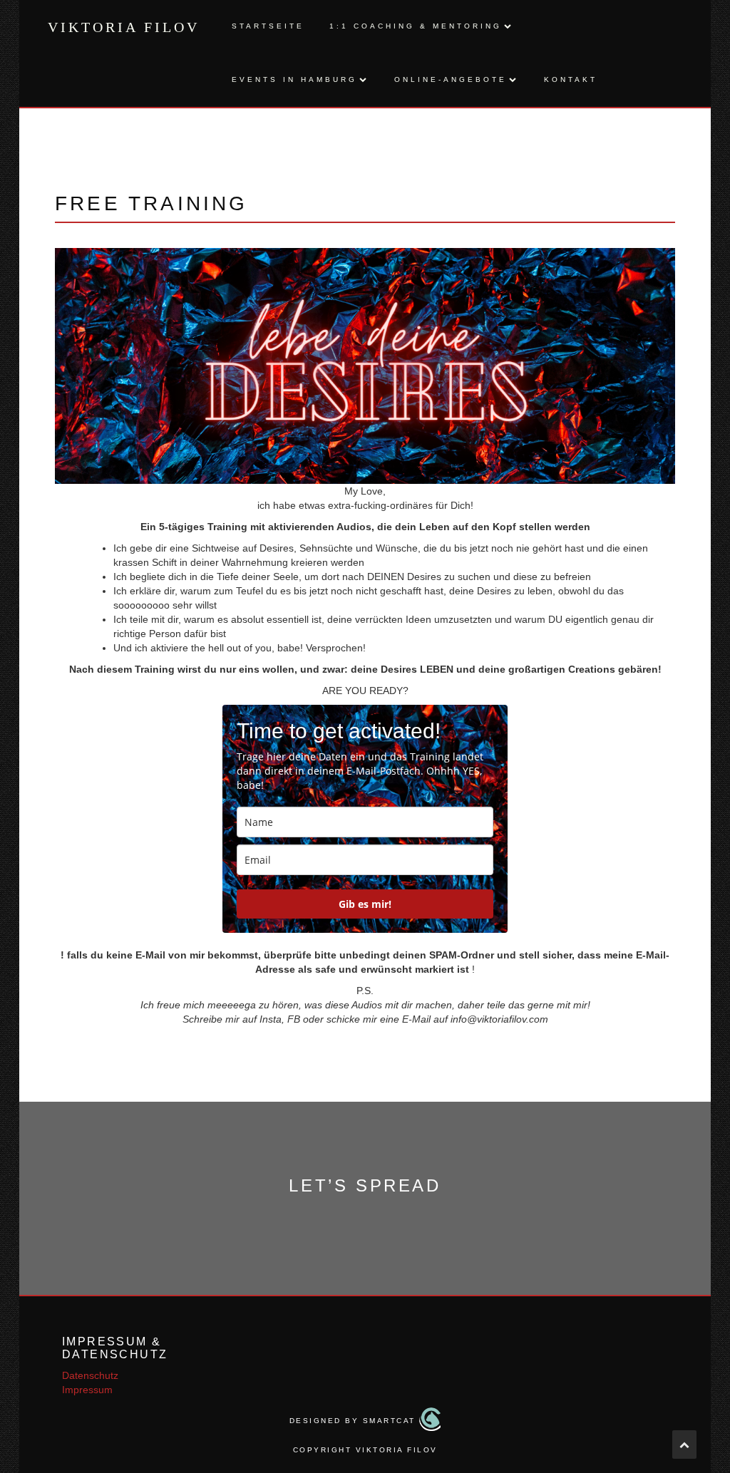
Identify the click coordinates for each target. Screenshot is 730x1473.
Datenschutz (90, 1375)
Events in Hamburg (294, 79)
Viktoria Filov (124, 27)
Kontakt (570, 79)
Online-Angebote (450, 79)
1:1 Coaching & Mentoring (415, 26)
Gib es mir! (365, 904)
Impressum (87, 1389)
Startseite (268, 26)
